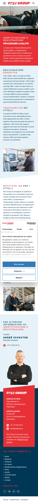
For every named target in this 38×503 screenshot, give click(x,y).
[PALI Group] (19, 3)
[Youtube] (9, 491)
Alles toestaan (19, 264)
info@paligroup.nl (16, 429)
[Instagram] (13, 491)
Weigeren (19, 278)
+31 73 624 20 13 (13, 345)
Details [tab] (19, 229)
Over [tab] (31, 229)
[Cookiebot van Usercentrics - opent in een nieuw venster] (27, 223)
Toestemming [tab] (7, 229)
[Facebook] (4, 491)
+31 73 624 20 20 (16, 425)
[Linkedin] (18, 491)
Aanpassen (18, 271)
